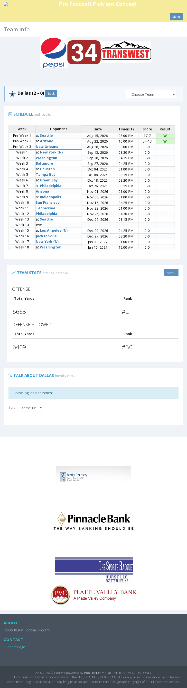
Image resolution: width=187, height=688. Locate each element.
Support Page (14, 647)
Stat (170, 273)
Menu (176, 17)
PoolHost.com (94, 673)
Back (51, 94)
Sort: (12, 407)
